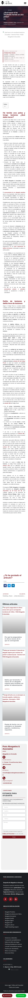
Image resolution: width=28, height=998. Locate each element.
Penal (15, 22)
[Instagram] (10, 899)
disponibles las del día (12, 490)
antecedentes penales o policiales (14, 289)
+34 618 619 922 (7, 783)
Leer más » (7, 644)
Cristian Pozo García (9, 52)
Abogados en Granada (8, 22)
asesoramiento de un (14, 192)
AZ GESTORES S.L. (8, 964)
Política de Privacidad (8, 833)
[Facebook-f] (5, 899)
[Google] (16, 899)
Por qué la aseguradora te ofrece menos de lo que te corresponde (13, 638)
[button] (25, 3)
